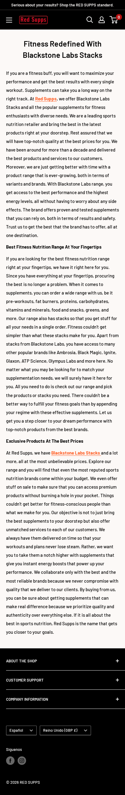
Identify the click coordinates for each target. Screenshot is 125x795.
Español (16, 730)
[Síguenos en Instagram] (22, 760)
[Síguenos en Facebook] (10, 760)
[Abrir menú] (9, 20)
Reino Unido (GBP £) (60, 730)
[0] (114, 19)
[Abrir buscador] (89, 19)
